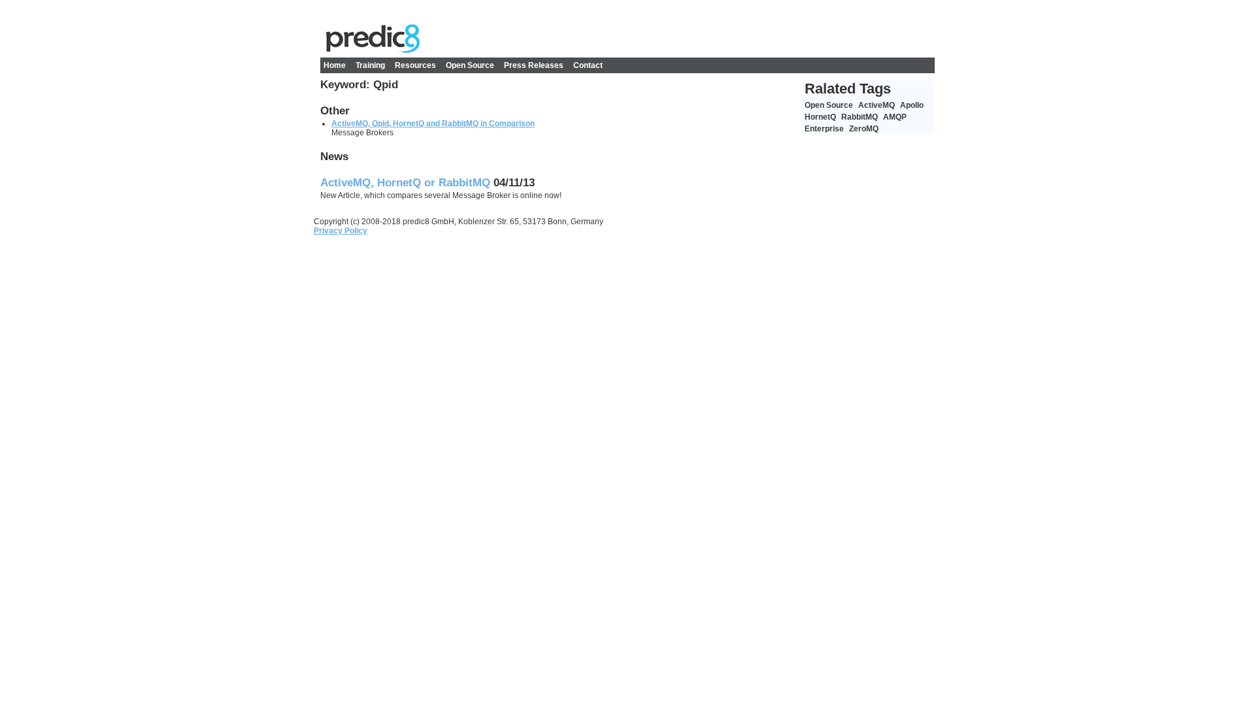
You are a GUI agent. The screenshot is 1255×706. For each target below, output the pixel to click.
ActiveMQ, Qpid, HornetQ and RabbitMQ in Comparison (433, 123)
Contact (588, 65)
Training (370, 65)
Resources (415, 65)
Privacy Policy (340, 230)
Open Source (470, 65)
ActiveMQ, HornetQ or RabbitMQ (405, 182)
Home (335, 65)
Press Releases (533, 65)
